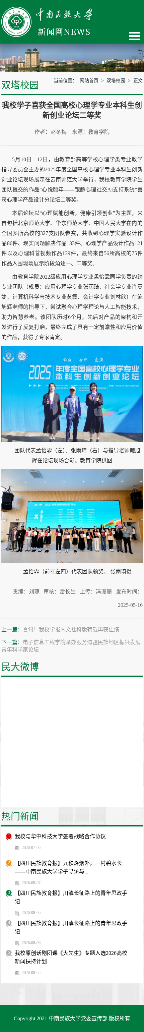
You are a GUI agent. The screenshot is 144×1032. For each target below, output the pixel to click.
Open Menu (135, 36)
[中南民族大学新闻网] (46, 10)
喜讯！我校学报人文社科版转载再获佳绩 (71, 629)
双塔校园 (115, 80)
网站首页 (89, 80)
